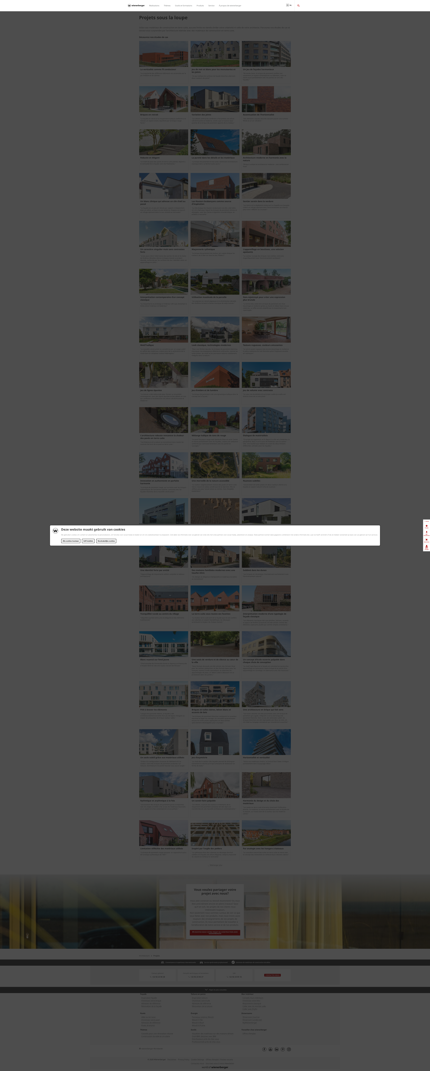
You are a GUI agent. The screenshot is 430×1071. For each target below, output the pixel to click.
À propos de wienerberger (230, 5)
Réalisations (154, 5)
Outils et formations (183, 5)
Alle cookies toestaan (71, 541)
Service (211, 5)
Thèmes (167, 5)
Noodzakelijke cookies (106, 541)
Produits (200, 5)
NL (291, 5)
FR (287, 5)
